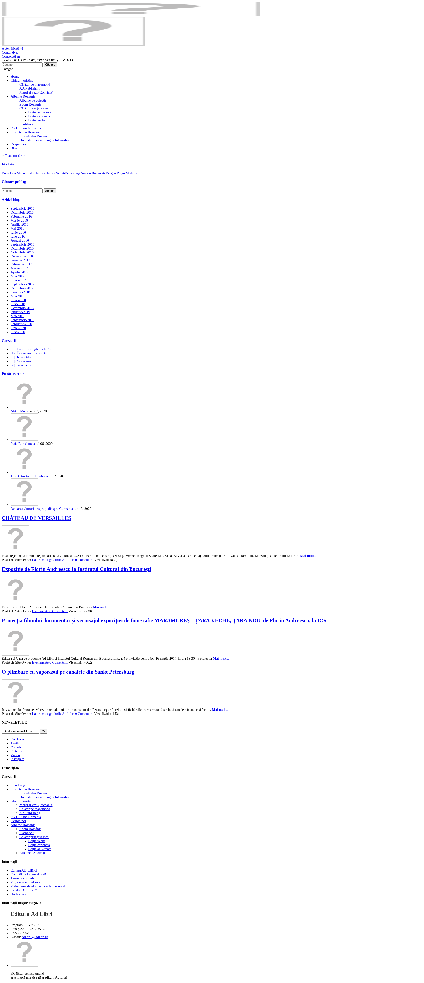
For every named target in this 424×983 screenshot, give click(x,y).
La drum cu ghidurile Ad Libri (53, 560)
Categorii (9, 340)
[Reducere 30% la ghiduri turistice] (131, 15)
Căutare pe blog (14, 182)
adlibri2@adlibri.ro (35, 937)
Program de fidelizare (25, 882)
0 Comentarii (84, 560)
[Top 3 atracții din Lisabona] (24, 472)
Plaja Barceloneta (23, 443)
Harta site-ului (20, 894)
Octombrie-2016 (22, 248)
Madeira (131, 173)
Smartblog (18, 785)
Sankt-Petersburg (68, 173)
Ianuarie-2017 (20, 260)
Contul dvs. (10, 52)
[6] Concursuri (21, 361)
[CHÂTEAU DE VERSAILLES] (15, 552)
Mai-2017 (17, 276)
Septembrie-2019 (22, 320)
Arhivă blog (11, 200)
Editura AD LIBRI (24, 870)
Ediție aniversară (39, 112)
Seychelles (47, 173)
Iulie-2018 (18, 304)
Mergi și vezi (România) (36, 92)
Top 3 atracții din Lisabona (29, 476)
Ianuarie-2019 (20, 312)
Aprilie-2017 (19, 272)
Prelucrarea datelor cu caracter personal (38, 886)
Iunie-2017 (18, 280)
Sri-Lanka (33, 173)
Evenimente (40, 611)
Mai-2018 (17, 296)
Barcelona (9, 173)
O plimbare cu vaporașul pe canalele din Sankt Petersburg (68, 672)
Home (15, 76)
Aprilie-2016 (19, 224)
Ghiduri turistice (22, 80)
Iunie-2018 (18, 300)
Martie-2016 (19, 220)
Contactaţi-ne (11, 56)
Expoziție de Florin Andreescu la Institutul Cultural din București (76, 569)
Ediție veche (36, 120)
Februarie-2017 (21, 264)
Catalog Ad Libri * (24, 890)
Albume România (23, 96)
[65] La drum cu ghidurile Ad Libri (35, 349)
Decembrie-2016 (22, 256)
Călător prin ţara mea (34, 108)
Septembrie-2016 (22, 244)
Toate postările (15, 155)
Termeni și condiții (23, 878)
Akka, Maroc (20, 411)
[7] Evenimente (21, 365)
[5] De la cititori (22, 357)
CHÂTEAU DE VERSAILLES (36, 518)
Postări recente (13, 374)
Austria (86, 173)
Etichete (8, 164)
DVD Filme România (26, 128)
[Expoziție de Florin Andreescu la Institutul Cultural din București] (15, 603)
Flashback (26, 124)
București (98, 173)
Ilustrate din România (25, 132)
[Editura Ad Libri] (73, 44)
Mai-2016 (17, 228)
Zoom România (30, 104)
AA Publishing (29, 88)
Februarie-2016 (21, 216)
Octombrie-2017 (22, 288)
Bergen (111, 173)
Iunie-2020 (18, 328)
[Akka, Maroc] (24, 407)
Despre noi (18, 144)
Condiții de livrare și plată (28, 874)
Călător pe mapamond (34, 84)
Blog (14, 148)
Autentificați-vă (12, 48)
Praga (121, 173)
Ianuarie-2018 (20, 292)
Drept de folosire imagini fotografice (44, 140)
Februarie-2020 (21, 324)
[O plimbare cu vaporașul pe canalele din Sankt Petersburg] (15, 706)
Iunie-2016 (18, 232)
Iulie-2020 (18, 332)
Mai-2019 (17, 316)
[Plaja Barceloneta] (24, 440)
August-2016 (20, 240)
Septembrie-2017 (22, 284)
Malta (21, 173)
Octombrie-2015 (22, 212)
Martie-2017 (19, 268)
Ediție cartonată (39, 116)
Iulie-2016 (18, 236)
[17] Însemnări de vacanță (29, 353)
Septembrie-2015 (22, 208)
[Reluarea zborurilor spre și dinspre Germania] (24, 505)
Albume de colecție (32, 100)
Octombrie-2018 (22, 308)
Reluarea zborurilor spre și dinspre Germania (42, 509)
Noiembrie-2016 (22, 252)
